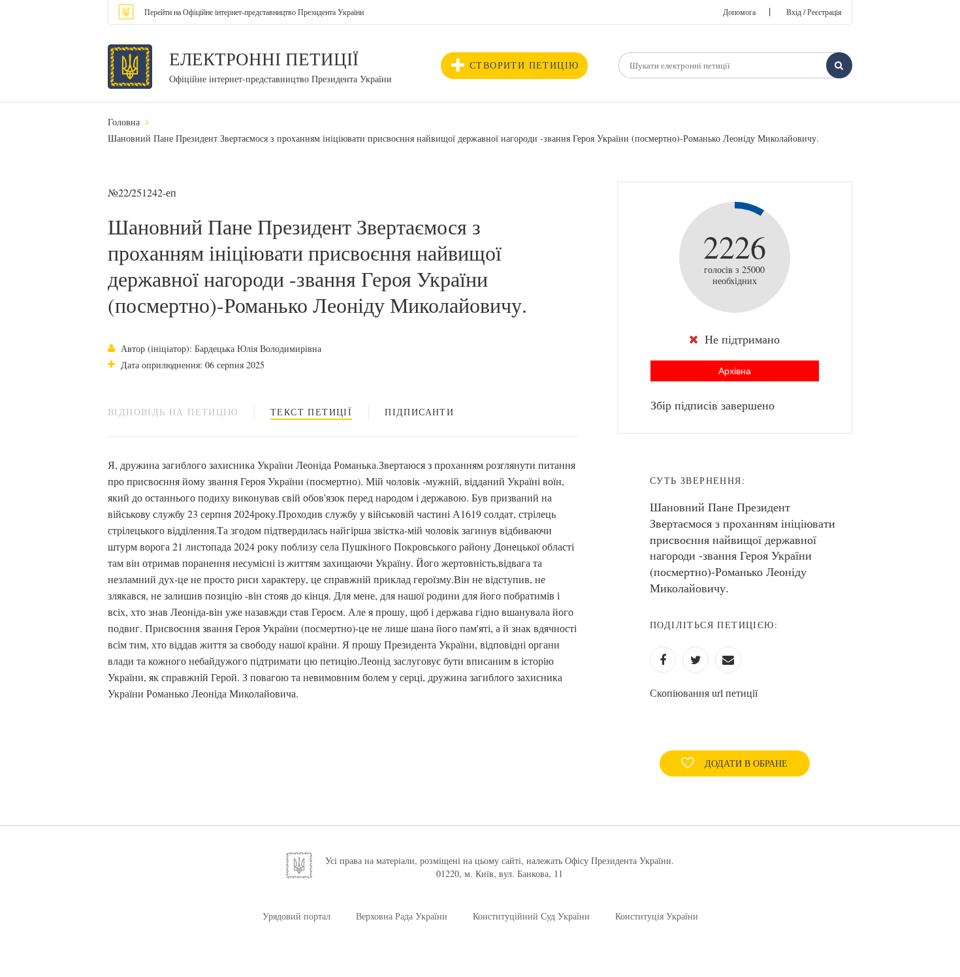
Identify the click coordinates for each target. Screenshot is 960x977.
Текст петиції (311, 412)
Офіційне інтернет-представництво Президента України (280, 78)
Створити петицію (524, 65)
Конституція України (656, 916)
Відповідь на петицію (173, 412)
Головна (124, 122)
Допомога (739, 12)
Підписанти (419, 412)
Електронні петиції (264, 59)
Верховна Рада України (401, 916)
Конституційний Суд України (531, 916)
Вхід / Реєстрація (814, 12)
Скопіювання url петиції (704, 692)
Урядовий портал (296, 916)
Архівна (734, 371)
